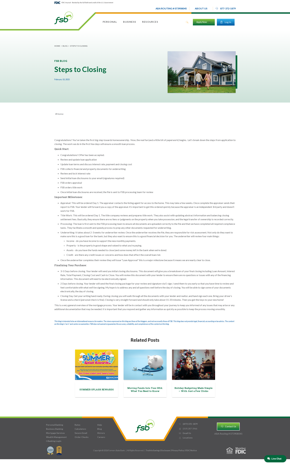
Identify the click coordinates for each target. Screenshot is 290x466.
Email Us (185, 433)
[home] (63, 17)
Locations (186, 438)
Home (57, 46)
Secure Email (81, 433)
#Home (59, 113)
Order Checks (82, 437)
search (187, 22)
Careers (101, 437)
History (101, 433)
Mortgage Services (55, 433)
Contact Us (228, 426)
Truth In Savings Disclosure (158, 450)
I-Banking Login (53, 441)
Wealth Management (56, 437)
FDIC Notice (191, 450)
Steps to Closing (78, 46)
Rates (77, 425)
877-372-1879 (225, 8)
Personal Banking (54, 425)
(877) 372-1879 (188, 424)
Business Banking (54, 429)
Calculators (80, 429)
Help (99, 425)
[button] (201, 8)
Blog (65, 46)
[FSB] (144, 425)
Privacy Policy (178, 450)
